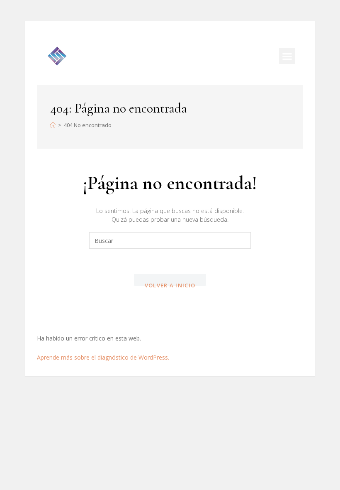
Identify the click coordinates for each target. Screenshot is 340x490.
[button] (287, 56)
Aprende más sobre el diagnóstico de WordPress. (103, 357)
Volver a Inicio (170, 284)
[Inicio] (53, 125)
